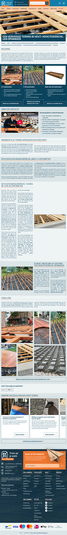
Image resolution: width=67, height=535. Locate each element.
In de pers (36, 481)
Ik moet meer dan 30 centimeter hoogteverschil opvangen (37, 45)
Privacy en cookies (49, 495)
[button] (60, 3)
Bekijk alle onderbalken (11, 103)
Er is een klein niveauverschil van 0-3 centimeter (46, 43)
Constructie (26, 486)
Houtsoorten (26, 503)
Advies (57, 478)
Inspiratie (58, 483)
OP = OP (36, 505)
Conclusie (55, 45)
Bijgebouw (25, 483)
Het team (36, 478)
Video (8, 43)
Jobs (35, 486)
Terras (24, 478)
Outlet (35, 508)
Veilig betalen (48, 488)
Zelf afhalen (48, 481)
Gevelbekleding (27, 476)
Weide (24, 488)
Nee (9, 389)
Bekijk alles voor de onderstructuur (33, 102)
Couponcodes (37, 513)
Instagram (50, 508)
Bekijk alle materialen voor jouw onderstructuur (32, 379)
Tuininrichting (26, 493)
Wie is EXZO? (37, 476)
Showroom (47, 483)
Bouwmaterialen (27, 508)
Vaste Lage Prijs (38, 503)
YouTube (50, 505)
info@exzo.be (8, 470)
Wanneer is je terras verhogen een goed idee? (23, 43)
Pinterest (50, 510)
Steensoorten (26, 505)
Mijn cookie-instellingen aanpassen (39, 533)
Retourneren (48, 486)
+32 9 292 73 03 (9, 467)
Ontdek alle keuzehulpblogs (32, 441)
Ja (3, 389)
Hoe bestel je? (48, 476)
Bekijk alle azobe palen (54, 103)
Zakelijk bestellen (60, 486)
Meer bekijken (19, 434)
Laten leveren (48, 478)
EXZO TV (36, 483)
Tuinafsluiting (26, 481)
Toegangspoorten (27, 491)
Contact (58, 476)
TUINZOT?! (37, 510)
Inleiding (3, 43)
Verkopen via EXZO (61, 488)
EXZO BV (36, 519)
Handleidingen (59, 481)
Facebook (50, 502)
